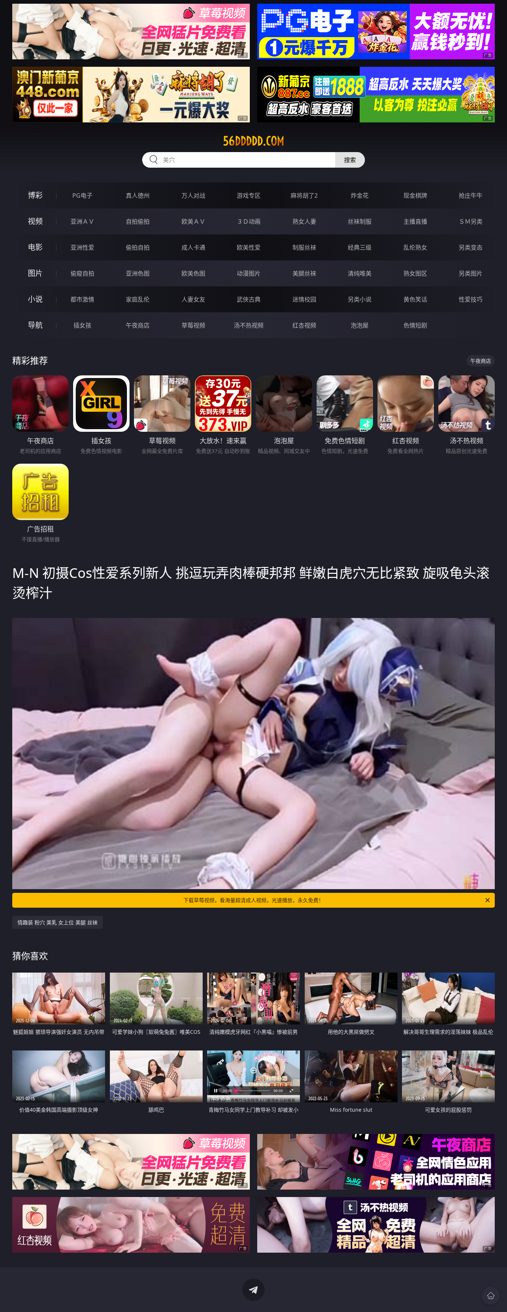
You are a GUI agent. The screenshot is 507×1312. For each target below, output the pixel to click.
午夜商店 (138, 325)
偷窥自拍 (82, 273)
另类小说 (360, 299)
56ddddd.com (253, 141)
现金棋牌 (415, 195)
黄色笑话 (415, 299)
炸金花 (360, 195)
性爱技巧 (471, 299)
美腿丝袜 (304, 273)
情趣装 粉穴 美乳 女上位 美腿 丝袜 (57, 922)
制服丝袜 (304, 247)
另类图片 (471, 273)
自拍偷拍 (138, 221)
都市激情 (82, 299)
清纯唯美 (360, 273)
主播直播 (415, 221)
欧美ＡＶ (193, 221)
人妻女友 (193, 299)
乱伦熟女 (415, 247)
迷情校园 (304, 299)
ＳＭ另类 (471, 221)
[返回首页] (491, 1296)
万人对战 (193, 195)
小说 (35, 299)
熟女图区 (415, 273)
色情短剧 (415, 325)
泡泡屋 (360, 325)
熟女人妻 (304, 221)
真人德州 (138, 195)
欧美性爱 (249, 247)
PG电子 (82, 195)
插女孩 (82, 325)
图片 (35, 273)
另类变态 (471, 247)
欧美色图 (193, 273)
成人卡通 (193, 247)
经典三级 (360, 247)
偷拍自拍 (138, 247)
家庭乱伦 (138, 299)
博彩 (35, 195)
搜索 (350, 160)
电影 (35, 247)
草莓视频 (193, 325)
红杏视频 (304, 325)
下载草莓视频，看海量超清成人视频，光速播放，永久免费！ (253, 900)
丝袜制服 (360, 221)
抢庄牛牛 (471, 195)
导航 (35, 325)
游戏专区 (249, 195)
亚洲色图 (138, 273)
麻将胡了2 (304, 195)
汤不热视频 (249, 325)
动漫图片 (249, 273)
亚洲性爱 (82, 247)
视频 (35, 221)
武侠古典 (249, 299)
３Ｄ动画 (249, 221)
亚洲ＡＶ (82, 221)
